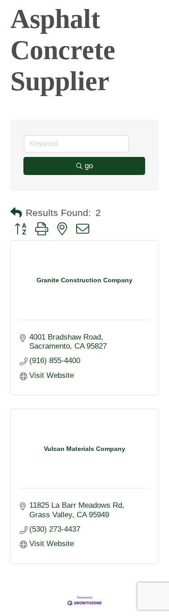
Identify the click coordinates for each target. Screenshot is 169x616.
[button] (16, 212)
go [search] (89, 165)
